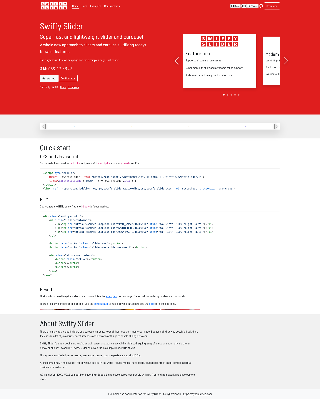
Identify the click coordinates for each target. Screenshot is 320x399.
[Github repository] (261, 5)
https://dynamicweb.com (197, 393)
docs (152, 303)
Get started (48, 78)
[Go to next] (286, 61)
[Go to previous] (177, 61)
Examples (95, 6)
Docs (84, 6)
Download (272, 6)
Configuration (112, 6)
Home (75, 6)
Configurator (68, 78)
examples (111, 296)
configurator (101, 303)
